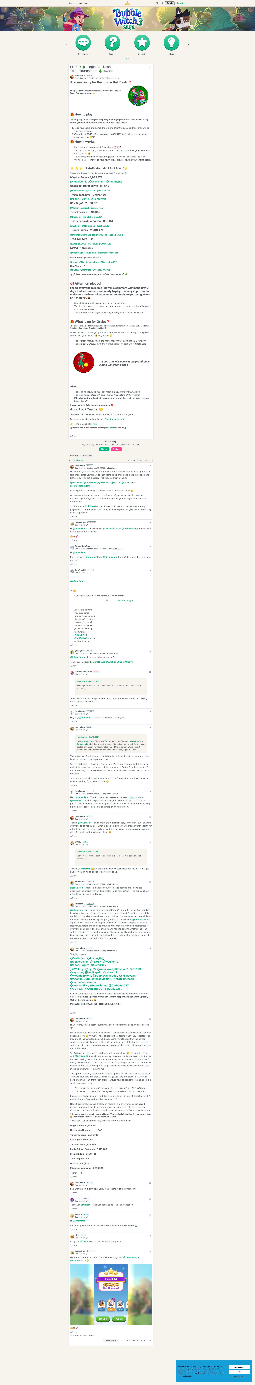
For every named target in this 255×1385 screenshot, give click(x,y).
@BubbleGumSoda (97, 235)
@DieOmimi (96, 181)
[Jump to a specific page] (151, 460)
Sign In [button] (104, 449)
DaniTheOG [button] (80, 570)
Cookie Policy (187, 1376)
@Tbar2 (75, 198)
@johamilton (79, 528)
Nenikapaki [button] (80, 711)
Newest (79, 460)
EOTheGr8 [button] (80, 651)
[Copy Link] (118, 78)
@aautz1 (97, 217)
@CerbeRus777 (109, 262)
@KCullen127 (103, 190)
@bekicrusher (77, 190)
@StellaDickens (88, 252)
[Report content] (150, 67)
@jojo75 (85, 208)
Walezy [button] (78, 1214)
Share (73, 436)
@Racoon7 (75, 217)
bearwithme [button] (80, 522)
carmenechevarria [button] (83, 671)
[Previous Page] (143, 460)
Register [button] (116, 449)
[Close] (249, 1362)
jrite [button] (77, 1235)
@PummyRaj (114, 181)
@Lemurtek (98, 198)
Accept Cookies (239, 1367)
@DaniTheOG (89, 270)
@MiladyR (93, 244)
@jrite (85, 198)
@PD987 (90, 190)
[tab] (126, 59)
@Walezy (74, 208)
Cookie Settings (239, 1377)
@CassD (74, 252)
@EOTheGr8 (105, 244)
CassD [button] (78, 1198)
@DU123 (87, 217)
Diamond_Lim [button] (111, 78)
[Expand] (111, 694)
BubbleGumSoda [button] (82, 546)
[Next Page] (148, 460)
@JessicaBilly (77, 262)
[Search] (163, 3)
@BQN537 (75, 270)
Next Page (111, 1340)
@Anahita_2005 (78, 244)
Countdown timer (113, 419)
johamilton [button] (80, 75)
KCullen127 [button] (80, 881)
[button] (72, 77)
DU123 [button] (78, 842)
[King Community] (127, 3)
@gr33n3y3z (103, 270)
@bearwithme (93, 262)
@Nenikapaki (88, 226)
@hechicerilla (78, 181)
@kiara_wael (97, 208)
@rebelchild (103, 226)
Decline (239, 1372)
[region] (214, 1371)
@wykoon (75, 226)
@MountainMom (78, 235)
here (95, 424)
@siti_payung (116, 235)
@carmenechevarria (108, 252)
